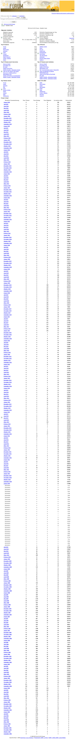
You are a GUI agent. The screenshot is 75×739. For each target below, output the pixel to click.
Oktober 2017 (7, 312)
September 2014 (7, 386)
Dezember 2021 (7, 213)
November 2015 (7, 358)
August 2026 (6, 102)
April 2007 (6, 624)
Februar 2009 (7, 581)
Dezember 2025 (7, 118)
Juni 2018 (6, 297)
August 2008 (6, 592)
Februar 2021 (7, 233)
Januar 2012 (6, 449)
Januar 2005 (6, 678)
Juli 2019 (5, 271)
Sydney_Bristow (7, 58)
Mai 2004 (5, 694)
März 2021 (6, 231)
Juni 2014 (6, 392)
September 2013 (7, 410)
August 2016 (6, 340)
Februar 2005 (7, 676)
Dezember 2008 (7, 585)
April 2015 (6, 372)
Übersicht (54, 13)
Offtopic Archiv (43, 46)
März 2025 (6, 136)
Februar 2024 (7, 162)
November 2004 (7, 682)
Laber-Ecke (42, 51)
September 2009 (7, 567)
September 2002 (7, 733)
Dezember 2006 (7, 632)
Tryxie (4, 46)
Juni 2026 (6, 106)
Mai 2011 (5, 465)
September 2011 (7, 457)
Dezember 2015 (7, 356)
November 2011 (7, 453)
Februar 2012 (7, 447)
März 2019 (6, 279)
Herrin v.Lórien (6, 90)
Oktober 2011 (6, 455)
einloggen (14, 16)
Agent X (42, 96)
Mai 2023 (5, 179)
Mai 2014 (5, 394)
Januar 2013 (6, 426)
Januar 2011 (6, 473)
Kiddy (4, 60)
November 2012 (7, 430)
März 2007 (6, 626)
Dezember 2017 (7, 308)
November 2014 (7, 382)
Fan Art (41, 49)
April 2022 (6, 205)
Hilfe (57, 13)
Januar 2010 (6, 559)
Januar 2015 (6, 378)
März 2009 (6, 579)
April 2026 (6, 110)
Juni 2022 (6, 201)
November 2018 (7, 287)
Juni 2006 (6, 644)
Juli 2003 (5, 714)
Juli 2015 (5, 366)
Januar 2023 (6, 187)
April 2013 (6, 420)
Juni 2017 (6, 320)
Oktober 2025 (7, 122)
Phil (4, 87)
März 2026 (6, 112)
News (41, 48)
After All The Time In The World (11, 71)
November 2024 (7, 144)
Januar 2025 (6, 140)
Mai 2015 (5, 370)
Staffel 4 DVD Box (7, 68)
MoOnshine (42, 87)
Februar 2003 (7, 724)
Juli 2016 (5, 342)
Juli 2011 (5, 461)
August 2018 (6, 293)
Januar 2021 (6, 235)
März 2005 (6, 674)
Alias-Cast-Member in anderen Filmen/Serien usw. (47, 72)
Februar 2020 (7, 257)
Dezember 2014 (7, 380)
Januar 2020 (6, 259)
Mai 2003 (5, 718)
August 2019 (6, 269)
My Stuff (5, 67)
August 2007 (6, 616)
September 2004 (7, 686)
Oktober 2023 (7, 169)
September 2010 (7, 481)
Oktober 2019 (7, 265)
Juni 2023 (6, 177)
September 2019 (7, 267)
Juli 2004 (5, 690)
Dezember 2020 (7, 237)
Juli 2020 (5, 247)
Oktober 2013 (7, 408)
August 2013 (6, 412)
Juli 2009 (5, 571)
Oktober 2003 (7, 708)
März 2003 (6, 722)
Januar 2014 (6, 402)
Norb (4, 88)
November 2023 (7, 167)
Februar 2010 (7, 557)
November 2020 (7, 239)
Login (67, 13)
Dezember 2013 (7, 404)
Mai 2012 (5, 442)
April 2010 (6, 553)
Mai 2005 (5, 670)
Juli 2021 (5, 223)
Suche (60, 13)
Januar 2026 (6, 116)
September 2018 (7, 291)
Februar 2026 (7, 114)
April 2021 (6, 229)
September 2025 (7, 124)
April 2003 (6, 720)
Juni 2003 (6, 716)
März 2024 (6, 160)
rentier (4, 48)
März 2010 (6, 555)
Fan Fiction (42, 54)
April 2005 (6, 672)
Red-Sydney (6, 49)
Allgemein (42, 57)
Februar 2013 (7, 424)
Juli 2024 (5, 152)
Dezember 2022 (7, 189)
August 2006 (6, 640)
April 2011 (6, 467)
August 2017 (6, 316)
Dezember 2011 (7, 451)
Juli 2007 (5, 618)
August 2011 (6, 459)
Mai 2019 (5, 275)
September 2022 (7, 195)
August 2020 (6, 245)
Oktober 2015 (7, 360)
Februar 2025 (7, 138)
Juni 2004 (6, 692)
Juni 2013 (6, 416)
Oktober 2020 (7, 241)
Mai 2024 (5, 156)
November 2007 (7, 610)
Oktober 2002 (7, 731)
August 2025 (6, 126)
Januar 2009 (6, 583)
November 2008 (7, 586)
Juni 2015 (6, 368)
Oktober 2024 (7, 146)
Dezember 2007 (7, 608)
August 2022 (6, 197)
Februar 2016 (7, 352)
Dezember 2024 (7, 142)
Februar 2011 (6, 471)
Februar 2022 (7, 209)
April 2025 (6, 134)
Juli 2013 (5, 414)
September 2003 (7, 710)
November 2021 (7, 215)
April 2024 (6, 158)
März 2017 (6, 326)
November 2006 (7, 634)
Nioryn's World (6, 64)
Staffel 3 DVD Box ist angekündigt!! (11, 75)
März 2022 (6, 207)
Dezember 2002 (7, 727)
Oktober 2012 (7, 432)
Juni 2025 (6, 130)
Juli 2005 (5, 666)
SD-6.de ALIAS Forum (9, 24)
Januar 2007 (6, 630)
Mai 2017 (5, 322)
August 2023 (6, 173)
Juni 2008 (6, 596)
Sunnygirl (71, 38)
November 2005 (7, 658)
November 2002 (7, 729)
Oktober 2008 (7, 588)
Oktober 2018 (7, 289)
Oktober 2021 (7, 217)
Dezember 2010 (7, 475)
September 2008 (7, 590)
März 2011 (6, 469)
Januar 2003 (6, 725)
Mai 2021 (5, 227)
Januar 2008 (6, 606)
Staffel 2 (42, 60)
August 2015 (6, 364)
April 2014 (6, 396)
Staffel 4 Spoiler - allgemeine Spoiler (11, 70)
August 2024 (6, 150)
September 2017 (7, 314)
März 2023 (6, 183)
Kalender (64, 13)
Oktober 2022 (7, 193)
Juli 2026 (5, 104)
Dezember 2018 (7, 285)
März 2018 (6, 303)
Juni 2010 (6, 549)
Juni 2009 (6, 573)
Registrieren (71, 13)
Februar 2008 (7, 604)
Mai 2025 (5, 132)
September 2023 (7, 171)
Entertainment (43, 52)
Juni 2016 (6, 344)
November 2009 (7, 563)
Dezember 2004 (7, 680)
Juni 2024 (6, 154)
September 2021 (7, 219)
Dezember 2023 (7, 166)
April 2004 (6, 696)
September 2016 (7, 338)
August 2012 (6, 436)
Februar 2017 (7, 328)
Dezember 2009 (7, 561)
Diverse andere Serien (45, 58)
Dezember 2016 (7, 332)
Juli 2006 (5, 642)
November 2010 (7, 477)
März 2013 (6, 422)
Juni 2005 (6, 668)
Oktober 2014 (7, 384)
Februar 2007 (7, 628)
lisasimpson (5, 55)
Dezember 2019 (7, 261)
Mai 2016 (5, 346)
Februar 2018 (7, 305)
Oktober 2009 (7, 565)
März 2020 (6, 255)
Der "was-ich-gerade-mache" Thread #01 (49, 70)
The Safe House (43, 55)
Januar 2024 (6, 164)
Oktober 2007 (7, 612)
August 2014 (6, 388)
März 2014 (6, 398)
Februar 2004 (7, 700)
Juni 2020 (6, 249)
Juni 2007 (6, 620)
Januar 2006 (6, 654)
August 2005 (6, 664)
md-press (5, 51)
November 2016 (7, 334)
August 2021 (6, 221)
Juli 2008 (5, 594)
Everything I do (6, 65)
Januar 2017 (6, 330)
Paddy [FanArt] (6, 57)
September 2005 (7, 662)
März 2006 (6, 650)
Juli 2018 (5, 295)
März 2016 (6, 350)
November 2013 (7, 406)
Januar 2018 (6, 306)
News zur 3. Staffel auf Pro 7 (10, 72)
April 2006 (6, 648)
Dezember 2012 (7, 428)
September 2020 (7, 243)
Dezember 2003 (7, 704)
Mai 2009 (5, 575)
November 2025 (7, 120)
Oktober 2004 (7, 684)
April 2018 (6, 301)
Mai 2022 (5, 203)
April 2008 (6, 600)
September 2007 (7, 614)
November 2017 (7, 310)
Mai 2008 (5, 598)
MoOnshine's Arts (7, 74)
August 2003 (6, 712)
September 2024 (7, 148)
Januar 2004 (6, 702)
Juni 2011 (5, 463)
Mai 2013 (5, 418)
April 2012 (6, 444)
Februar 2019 (7, 281)
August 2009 (6, 569)
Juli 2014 (5, 390)
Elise (4, 94)
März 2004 (6, 698)
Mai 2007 (5, 622)
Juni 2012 (6, 440)
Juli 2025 (5, 128)
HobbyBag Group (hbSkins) (26, 737)
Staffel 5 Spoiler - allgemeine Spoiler (11, 77)
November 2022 (7, 191)
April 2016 (6, 348)
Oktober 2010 (7, 479)
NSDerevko (6, 96)
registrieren (21, 16)
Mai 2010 (5, 551)
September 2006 (7, 638)
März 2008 (6, 602)
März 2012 (6, 446)
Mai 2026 (5, 108)
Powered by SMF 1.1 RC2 (41, 737)
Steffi (4, 52)
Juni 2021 (6, 225)
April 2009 (6, 577)
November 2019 (7, 263)
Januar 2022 (6, 211)
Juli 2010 (5, 547)
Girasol (5, 54)
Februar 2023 (7, 185)
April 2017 (6, 324)
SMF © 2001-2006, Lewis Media (57, 737)
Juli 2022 (5, 199)
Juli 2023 (5, 175)
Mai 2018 (5, 299)
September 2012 (7, 434)
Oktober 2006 (7, 636)
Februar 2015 (7, 376)
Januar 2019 (6, 283)
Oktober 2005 (7, 660)
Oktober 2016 (7, 336)
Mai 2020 (5, 251)
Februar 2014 (7, 400)
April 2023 (6, 181)
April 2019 (6, 277)
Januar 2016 (6, 354)
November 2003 (7, 706)
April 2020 (6, 253)
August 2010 (6, 483)
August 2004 (6, 688)
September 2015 (7, 362)
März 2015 (6, 374)
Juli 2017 (5, 318)
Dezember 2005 (7, 656)
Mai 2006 (5, 646)
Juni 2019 (6, 273)
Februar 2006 (7, 652)
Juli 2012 (5, 438)
